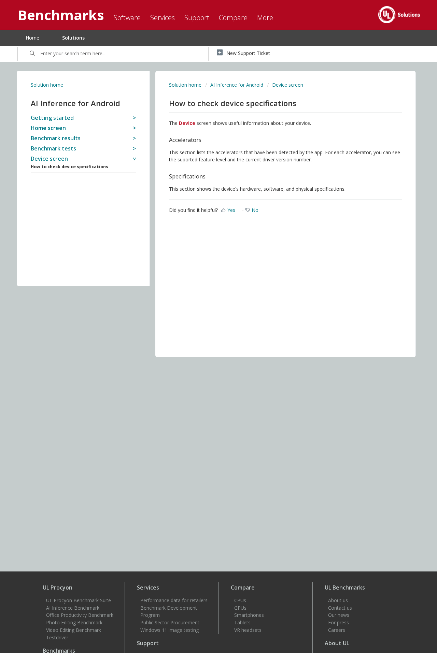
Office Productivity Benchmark (79, 615)
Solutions (73, 37)
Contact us (340, 608)
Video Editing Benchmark (73, 630)
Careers (336, 630)
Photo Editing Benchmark (74, 622)
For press (338, 622)
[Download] (205, 242)
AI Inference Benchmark (72, 608)
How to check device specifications (69, 167)
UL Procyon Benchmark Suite (78, 600)
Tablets (242, 622)
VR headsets (248, 630)
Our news (338, 615)
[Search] (32, 54)
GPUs (240, 608)
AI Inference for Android (236, 85)
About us (338, 600)
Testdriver (57, 637)
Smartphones (249, 615)
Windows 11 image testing (169, 630)
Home (32, 37)
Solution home (47, 85)
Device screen (287, 85)
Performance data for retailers (174, 600)
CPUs (240, 600)
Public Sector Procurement (169, 622)
